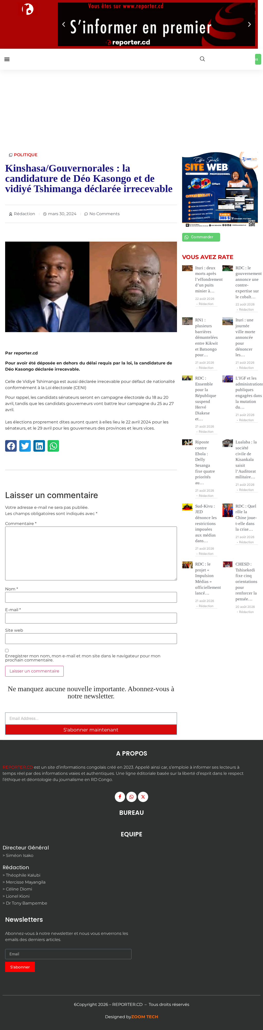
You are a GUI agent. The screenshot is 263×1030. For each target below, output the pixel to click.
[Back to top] (256, 1018)
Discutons (256, 59)
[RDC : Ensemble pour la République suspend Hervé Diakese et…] (187, 378)
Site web (14, 630)
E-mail (13, 610)
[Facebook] (120, 797)
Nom (11, 589)
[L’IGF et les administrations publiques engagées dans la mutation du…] (227, 378)
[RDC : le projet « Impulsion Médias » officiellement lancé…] (187, 564)
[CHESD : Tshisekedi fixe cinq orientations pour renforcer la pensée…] (227, 564)
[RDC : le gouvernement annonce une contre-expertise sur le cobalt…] (227, 268)
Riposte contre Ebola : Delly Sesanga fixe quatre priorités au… (205, 462)
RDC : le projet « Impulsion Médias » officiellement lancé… (208, 579)
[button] (63, 24)
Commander (202, 237)
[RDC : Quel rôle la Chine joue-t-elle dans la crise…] (227, 510)
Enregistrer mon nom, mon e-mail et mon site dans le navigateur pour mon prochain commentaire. (83, 658)
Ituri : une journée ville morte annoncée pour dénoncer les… (245, 337)
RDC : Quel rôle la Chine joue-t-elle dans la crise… (246, 518)
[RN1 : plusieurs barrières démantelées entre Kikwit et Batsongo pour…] (187, 321)
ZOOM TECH (144, 1017)
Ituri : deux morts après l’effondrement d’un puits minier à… (209, 279)
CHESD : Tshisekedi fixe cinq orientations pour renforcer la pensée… (246, 581)
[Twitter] (143, 797)
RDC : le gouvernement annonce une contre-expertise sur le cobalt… (249, 282)
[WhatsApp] (131, 797)
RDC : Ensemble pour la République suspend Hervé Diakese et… (205, 398)
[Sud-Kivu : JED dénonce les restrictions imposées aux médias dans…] (187, 507)
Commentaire (20, 524)
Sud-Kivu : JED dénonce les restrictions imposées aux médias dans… (206, 523)
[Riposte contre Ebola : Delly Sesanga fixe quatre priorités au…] (187, 442)
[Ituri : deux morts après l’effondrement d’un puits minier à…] (187, 268)
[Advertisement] (131, 108)
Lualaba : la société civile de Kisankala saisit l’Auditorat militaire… (246, 459)
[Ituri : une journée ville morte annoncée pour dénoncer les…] (227, 321)
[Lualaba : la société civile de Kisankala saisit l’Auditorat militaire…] (227, 443)
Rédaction (206, 304)
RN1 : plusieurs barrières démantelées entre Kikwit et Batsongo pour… (206, 337)
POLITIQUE (25, 154)
